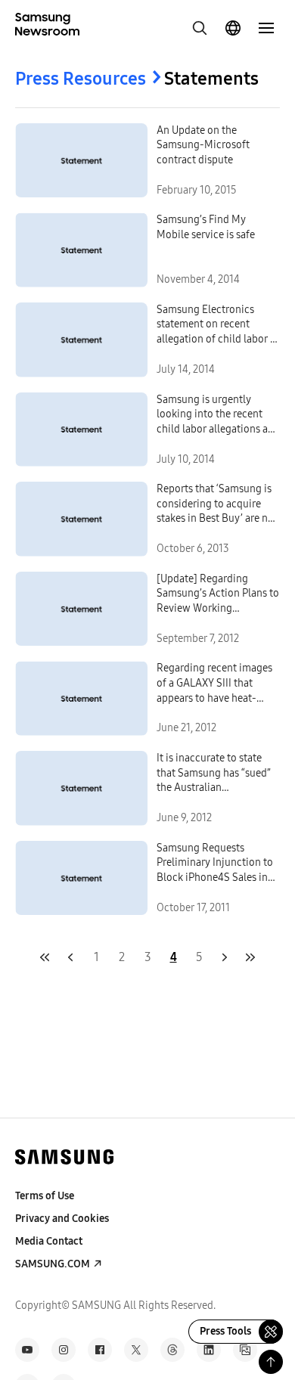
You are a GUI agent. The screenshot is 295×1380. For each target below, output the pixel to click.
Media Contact (48, 1241)
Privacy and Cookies (62, 1218)
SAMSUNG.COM (52, 1264)
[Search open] (199, 28)
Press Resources (80, 78)
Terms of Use (44, 1195)
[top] (271, 1362)
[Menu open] (266, 28)
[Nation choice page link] (233, 28)
